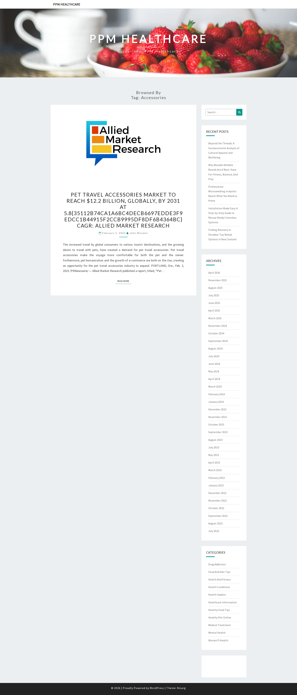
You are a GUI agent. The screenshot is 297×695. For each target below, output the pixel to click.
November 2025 (217, 280)
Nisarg (181, 688)
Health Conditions (219, 587)
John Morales (139, 232)
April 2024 (214, 379)
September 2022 (218, 516)
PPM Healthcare (66, 4)
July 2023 (213, 447)
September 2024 (218, 341)
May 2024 (213, 371)
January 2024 (216, 401)
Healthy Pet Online (219, 617)
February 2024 (216, 394)
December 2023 (217, 409)
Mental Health (217, 632)
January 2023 (216, 485)
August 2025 (215, 287)
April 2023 (214, 462)
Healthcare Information (222, 602)
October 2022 (216, 508)
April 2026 (214, 272)
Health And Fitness (219, 579)
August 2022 (215, 523)
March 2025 (215, 318)
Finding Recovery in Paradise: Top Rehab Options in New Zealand (222, 234)
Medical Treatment (219, 625)
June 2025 (214, 303)
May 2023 (213, 455)
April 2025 (214, 310)
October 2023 (216, 424)
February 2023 (216, 478)
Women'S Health (218, 640)
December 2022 (217, 493)
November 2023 (217, 417)
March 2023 (215, 470)
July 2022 (213, 531)
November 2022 (217, 500)
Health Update (217, 594)
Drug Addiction (217, 564)
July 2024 (213, 356)
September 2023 (218, 432)
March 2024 (215, 386)
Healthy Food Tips (219, 610)
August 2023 (215, 439)
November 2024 (217, 325)
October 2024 (216, 333)
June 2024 (214, 363)
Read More (124, 281)
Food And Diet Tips (219, 572)
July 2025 (213, 295)
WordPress (157, 688)
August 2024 (215, 348)
